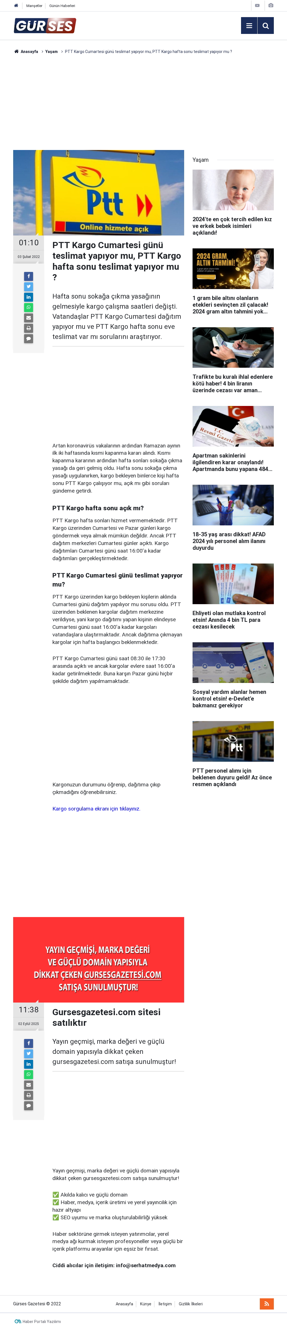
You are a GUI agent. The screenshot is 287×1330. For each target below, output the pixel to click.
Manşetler (34, 6)
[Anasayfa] (16, 6)
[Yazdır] (28, 328)
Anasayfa (124, 1304)
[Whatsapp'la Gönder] (28, 307)
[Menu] (249, 25)
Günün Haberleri (62, 6)
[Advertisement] (143, 102)
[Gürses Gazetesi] (45, 25)
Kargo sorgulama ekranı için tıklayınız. (96, 808)
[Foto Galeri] (271, 5)
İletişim (165, 1304)
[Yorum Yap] (28, 338)
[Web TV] (257, 5)
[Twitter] (28, 286)
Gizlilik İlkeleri (191, 1304)
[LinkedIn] (28, 297)
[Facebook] (28, 276)
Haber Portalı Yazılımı (42, 1321)
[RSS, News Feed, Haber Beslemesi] (267, 1304)
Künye (145, 1304)
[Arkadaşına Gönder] (28, 317)
